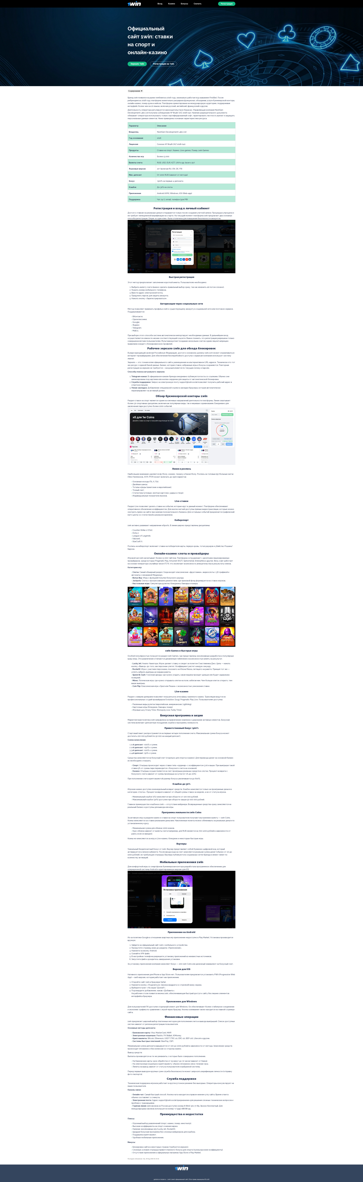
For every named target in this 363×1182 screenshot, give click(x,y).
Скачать (197, 4)
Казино (171, 4)
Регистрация (227, 4)
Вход (160, 4)
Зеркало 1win (137, 64)
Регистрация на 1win (163, 64)
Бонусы (184, 4)
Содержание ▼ (135, 91)
